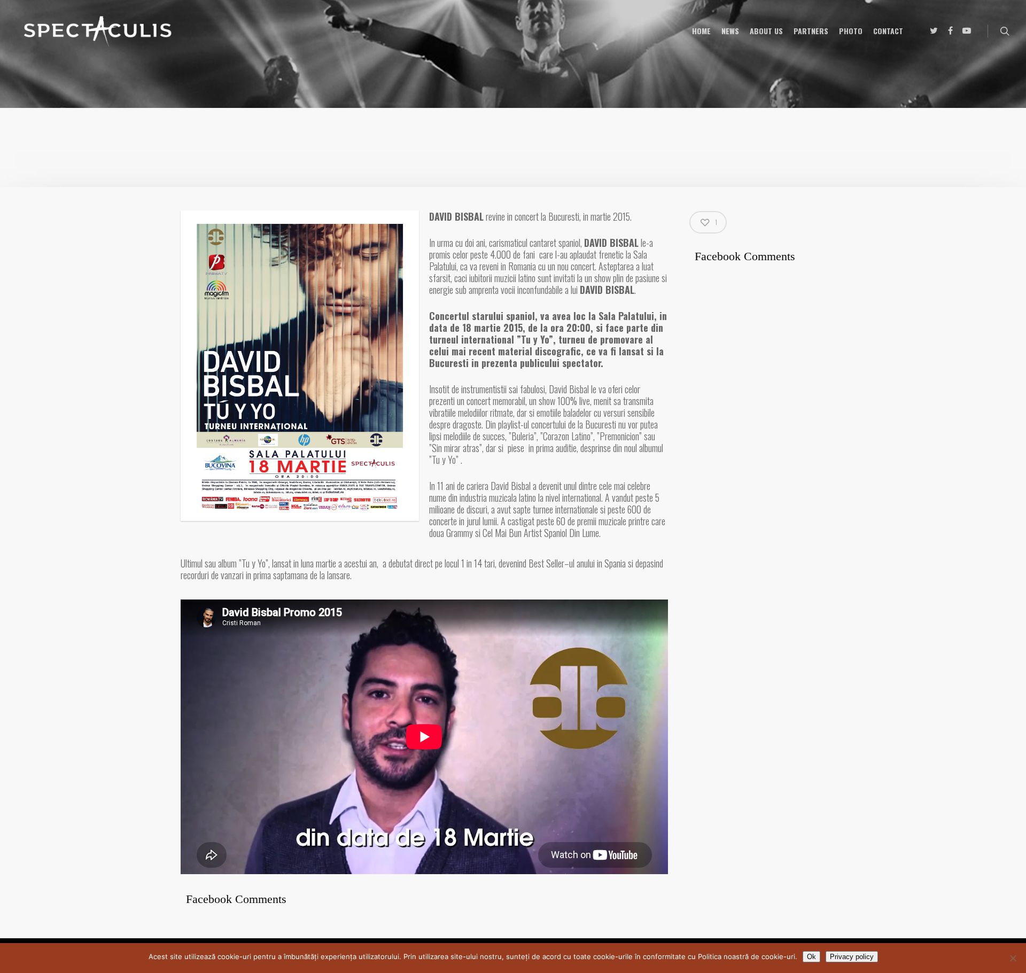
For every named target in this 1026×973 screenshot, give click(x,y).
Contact (888, 30)
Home (701, 30)
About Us (766, 30)
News (730, 30)
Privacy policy (852, 957)
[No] (1012, 958)
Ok (811, 957)
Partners (811, 30)
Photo (850, 30)
